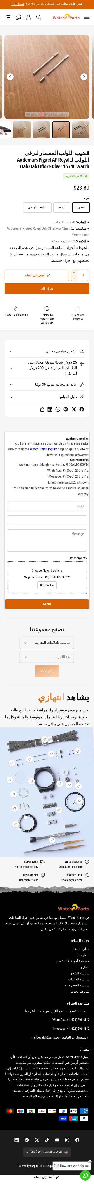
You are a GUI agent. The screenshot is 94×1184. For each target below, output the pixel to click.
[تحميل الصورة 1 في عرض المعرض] (80, 129)
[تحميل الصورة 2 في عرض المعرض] (61, 129)
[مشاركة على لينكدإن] (50, 409)
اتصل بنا (84, 967)
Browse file (47, 585)
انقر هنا (30, 1011)
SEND (47, 604)
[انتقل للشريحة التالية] (10, 76)
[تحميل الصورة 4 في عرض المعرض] (21, 129)
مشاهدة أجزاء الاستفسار (72, 961)
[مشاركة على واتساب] (58, 409)
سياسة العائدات (78, 979)
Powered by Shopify (27, 1166)
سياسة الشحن (79, 973)
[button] (87, 17)
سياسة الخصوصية (77, 985)
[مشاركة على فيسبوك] (81, 409)
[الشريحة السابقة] (83, 76)
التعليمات (83, 955)
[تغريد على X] (74, 409)
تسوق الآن (17, 3)
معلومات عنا (81, 949)
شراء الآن (47, 288)
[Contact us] (85, 1175)
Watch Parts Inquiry (43, 449)
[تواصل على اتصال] (18, 17)
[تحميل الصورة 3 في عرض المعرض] (41, 129)
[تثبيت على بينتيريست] (65, 409)
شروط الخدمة (79, 991)
